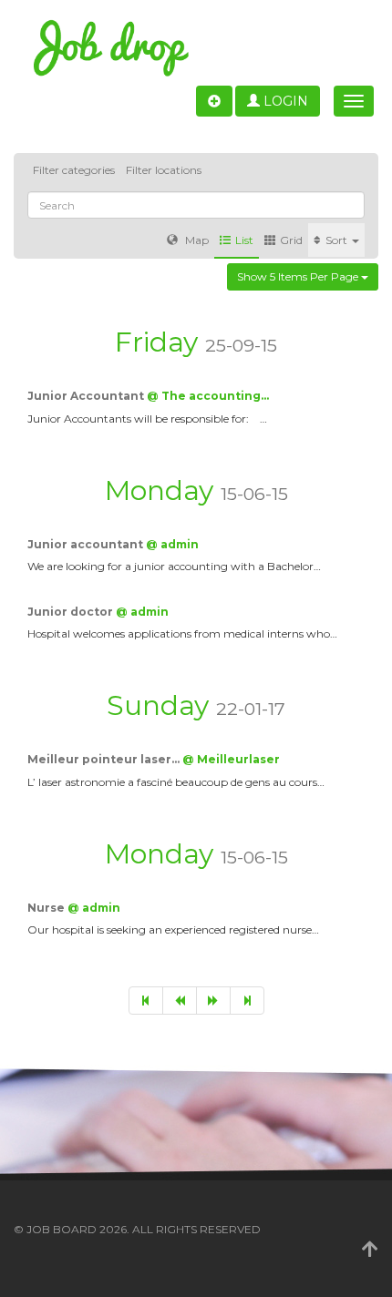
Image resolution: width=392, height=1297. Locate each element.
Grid (291, 240)
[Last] (247, 1000)
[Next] (213, 1000)
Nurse (47, 907)
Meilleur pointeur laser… (104, 759)
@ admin (172, 544)
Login (284, 101)
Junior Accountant (87, 396)
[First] (146, 1000)
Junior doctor (71, 611)
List (244, 240)
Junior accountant (86, 544)
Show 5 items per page (299, 276)
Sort (337, 240)
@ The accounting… (208, 396)
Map (195, 240)
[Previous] (179, 1000)
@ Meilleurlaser (231, 759)
